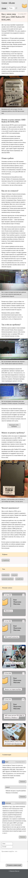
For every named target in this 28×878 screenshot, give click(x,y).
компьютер (5, 575)
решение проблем (7, 579)
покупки (14, 575)
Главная (4, 3)
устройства (5, 560)
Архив (4, 8)
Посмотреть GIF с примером (14, 425)
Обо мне (12, 3)
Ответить (22, 781)
